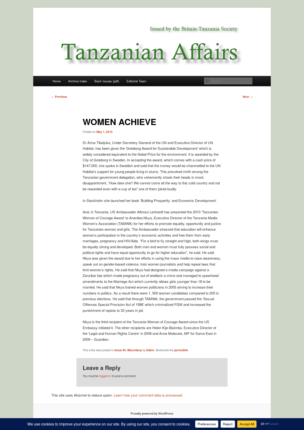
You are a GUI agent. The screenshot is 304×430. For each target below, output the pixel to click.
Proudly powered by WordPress (152, 413)
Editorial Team (136, 81)
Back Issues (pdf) (107, 81)
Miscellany (134, 350)
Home (56, 81)
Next (248, 96)
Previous (59, 96)
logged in (105, 376)
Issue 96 (120, 350)
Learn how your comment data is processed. (148, 395)
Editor (150, 350)
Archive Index (77, 81)
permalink (181, 350)
